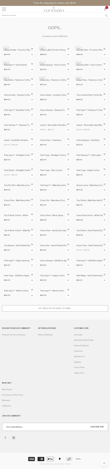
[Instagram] (13, 437)
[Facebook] (5, 437)
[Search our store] (106, 15)
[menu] (4, 9)
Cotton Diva (50, 464)
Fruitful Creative (65, 464)
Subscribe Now (97, 427)
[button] (105, 9)
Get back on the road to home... (55, 308)
